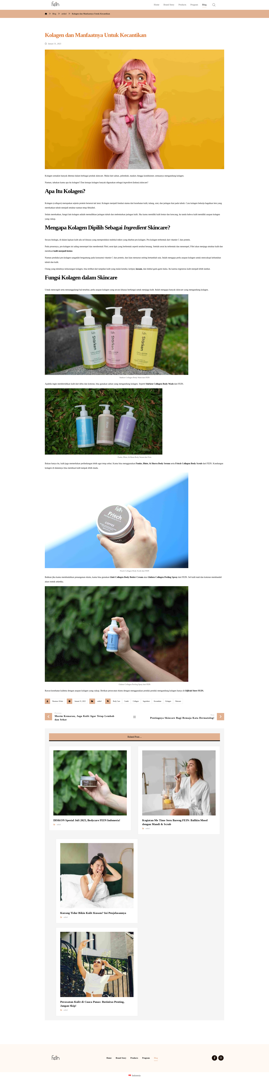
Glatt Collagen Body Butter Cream (126, 577)
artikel (99, 701)
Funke (139, 463)
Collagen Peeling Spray (166, 577)
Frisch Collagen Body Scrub (188, 463)
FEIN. (194, 690)
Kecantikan (157, 701)
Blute (145, 463)
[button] (214, 1058)
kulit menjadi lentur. (63, 251)
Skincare (178, 701)
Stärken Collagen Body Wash (160, 384)
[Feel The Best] (55, 4)
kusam (139, 269)
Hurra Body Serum (161, 463)
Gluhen (151, 577)
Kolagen (168, 701)
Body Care (116, 701)
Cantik (126, 701)
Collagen (136, 701)
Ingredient (146, 701)
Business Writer (57, 701)
